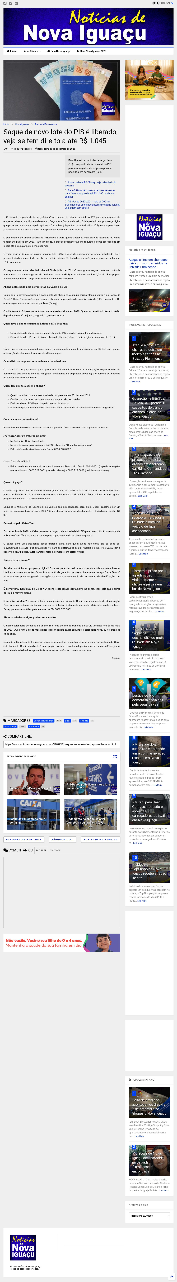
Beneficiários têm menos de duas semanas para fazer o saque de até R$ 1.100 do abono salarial (90, 193)
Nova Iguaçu (22, 124)
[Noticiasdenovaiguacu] (22, 3)
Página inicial (62, 839)
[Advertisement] (32, 179)
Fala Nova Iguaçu (60, 51)
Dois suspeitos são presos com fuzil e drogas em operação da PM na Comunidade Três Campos (149, 464)
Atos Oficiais (31, 51)
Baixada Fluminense (46, 124)
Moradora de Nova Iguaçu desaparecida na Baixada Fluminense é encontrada (148, 1162)
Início (13, 51)
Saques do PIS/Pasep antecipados (32, 788)
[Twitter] (10, 3)
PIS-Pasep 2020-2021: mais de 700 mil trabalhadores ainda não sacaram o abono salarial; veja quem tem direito (92, 204)
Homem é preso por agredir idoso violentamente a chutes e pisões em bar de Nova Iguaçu (147, 580)
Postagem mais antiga (101, 839)
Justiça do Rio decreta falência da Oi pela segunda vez (148, 700)
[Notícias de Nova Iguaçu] (88, 43)
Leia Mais (135, 381)
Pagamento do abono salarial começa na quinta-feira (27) (86, 820)
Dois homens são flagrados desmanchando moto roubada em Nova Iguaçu (148, 638)
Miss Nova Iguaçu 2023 (92, 51)
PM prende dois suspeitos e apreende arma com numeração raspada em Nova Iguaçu (148, 753)
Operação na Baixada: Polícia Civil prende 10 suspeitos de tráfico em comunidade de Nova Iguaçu (149, 407)
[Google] (16, 3)
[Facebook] (5, 3)
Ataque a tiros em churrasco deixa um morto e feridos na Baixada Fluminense (148, 263)
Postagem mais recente (23, 839)
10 (135, 858)
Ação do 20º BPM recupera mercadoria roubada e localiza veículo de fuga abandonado (148, 522)
